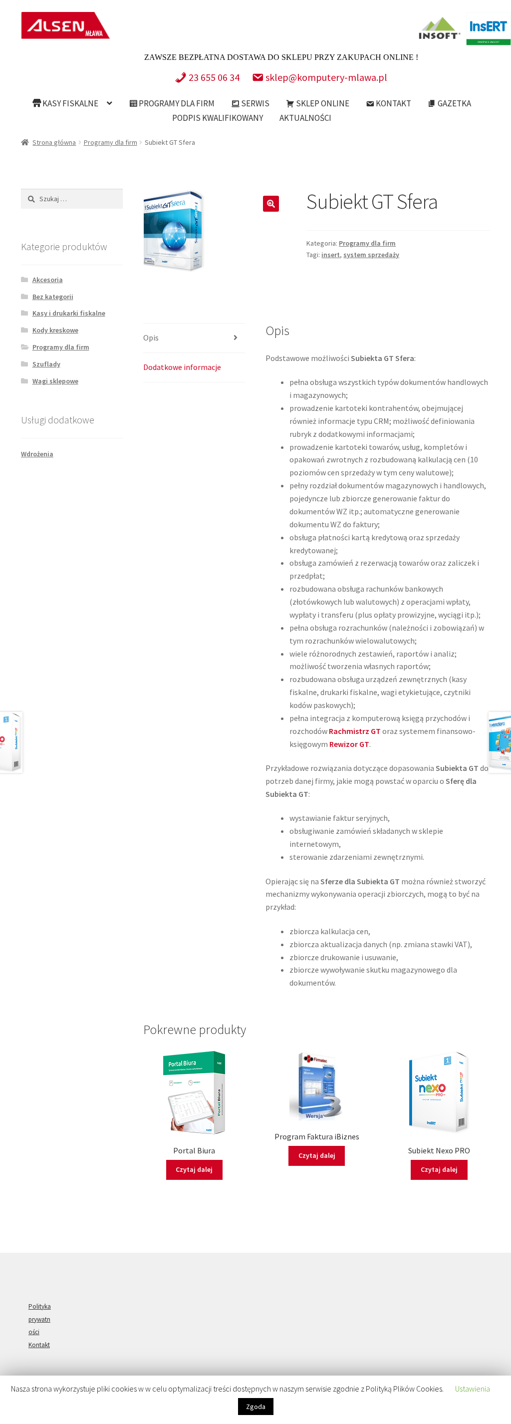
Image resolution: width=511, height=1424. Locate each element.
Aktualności (305, 117)
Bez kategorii (52, 296)
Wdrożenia (37, 453)
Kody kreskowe (55, 330)
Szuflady (46, 363)
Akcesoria (47, 279)
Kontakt (392, 103)
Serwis (254, 103)
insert (330, 254)
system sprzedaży (371, 254)
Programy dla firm (176, 103)
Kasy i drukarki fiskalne (68, 313)
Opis (151, 338)
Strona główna (54, 142)
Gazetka (453, 103)
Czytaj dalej (194, 1169)
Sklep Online (321, 103)
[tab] (194, 338)
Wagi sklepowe (55, 380)
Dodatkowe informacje (182, 367)
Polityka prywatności (39, 1319)
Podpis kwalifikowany (217, 117)
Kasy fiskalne (69, 103)
